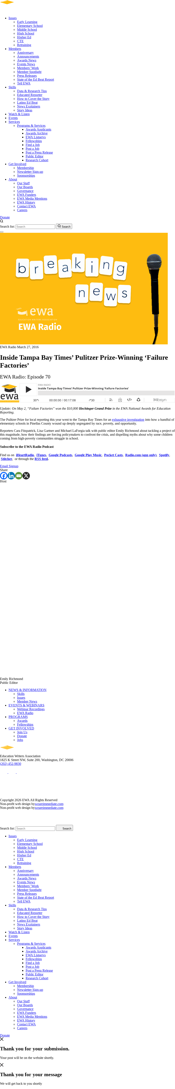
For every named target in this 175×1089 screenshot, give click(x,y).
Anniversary (25, 52)
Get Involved (17, 164)
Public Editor (34, 156)
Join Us (22, 732)
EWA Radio (25, 713)
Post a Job (32, 148)
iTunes (41, 455)
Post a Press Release (39, 152)
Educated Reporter (29, 95)
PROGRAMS (18, 717)
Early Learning (27, 22)
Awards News (26, 60)
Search (65, 226)
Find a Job (33, 145)
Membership (25, 168)
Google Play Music (88, 455)
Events (13, 118)
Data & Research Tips (32, 91)
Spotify (164, 455)
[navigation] (1, 232)
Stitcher (6, 459)
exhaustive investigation (128, 419)
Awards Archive (37, 133)
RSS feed (41, 459)
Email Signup (9, 466)
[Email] (18, 475)
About (13, 179)
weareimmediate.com (49, 804)
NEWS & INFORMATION (28, 690)
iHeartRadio (25, 455)
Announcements (28, 56)
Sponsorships (26, 175)
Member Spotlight (29, 72)
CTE (20, 41)
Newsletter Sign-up (30, 171)
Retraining (24, 45)
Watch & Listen (19, 114)
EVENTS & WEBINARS (26, 705)
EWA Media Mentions (32, 198)
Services (14, 122)
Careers (22, 210)
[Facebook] (3, 475)
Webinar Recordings (31, 709)
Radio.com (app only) (140, 455)
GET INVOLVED (21, 728)
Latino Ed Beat (27, 102)
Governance (25, 191)
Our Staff (23, 183)
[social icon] (4, 772)
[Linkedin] (11, 475)
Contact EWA (26, 206)
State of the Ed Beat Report (35, 79)
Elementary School (30, 26)
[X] (26, 475)
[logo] (19, 11)
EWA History (26, 202)
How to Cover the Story (33, 98)
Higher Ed (24, 37)
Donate (5, 217)
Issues (13, 18)
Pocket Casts (113, 455)
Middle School (27, 29)
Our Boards (25, 187)
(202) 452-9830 (10, 764)
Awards (22, 720)
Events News (26, 64)
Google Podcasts (60, 455)
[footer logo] (19, 752)
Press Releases (27, 75)
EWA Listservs (36, 137)
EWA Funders (26, 195)
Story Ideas (24, 110)
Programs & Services (31, 125)
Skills (12, 87)
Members (15, 49)
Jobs (20, 740)
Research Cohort (37, 160)
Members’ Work (28, 68)
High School (25, 33)
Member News (27, 701)
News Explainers (28, 106)
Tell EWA (24, 83)
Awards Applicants (38, 129)
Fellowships (34, 141)
